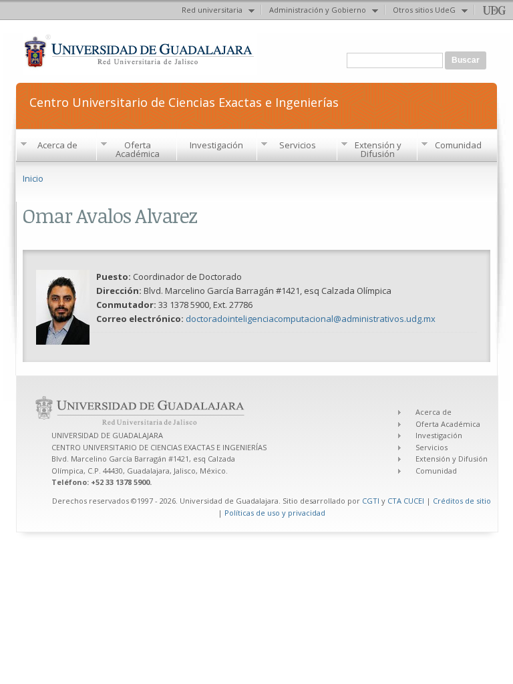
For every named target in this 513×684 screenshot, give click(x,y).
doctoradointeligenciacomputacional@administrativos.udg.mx (311, 319)
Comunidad (458, 145)
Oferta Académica (138, 149)
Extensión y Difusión (378, 149)
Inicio (33, 178)
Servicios (297, 145)
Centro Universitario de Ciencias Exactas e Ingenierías (184, 101)
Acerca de (57, 145)
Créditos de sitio (462, 501)
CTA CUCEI (405, 501)
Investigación (216, 145)
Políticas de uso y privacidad (274, 513)
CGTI (370, 501)
